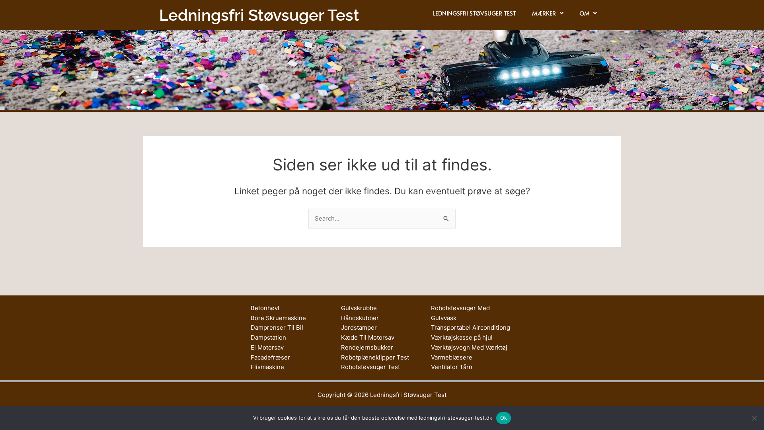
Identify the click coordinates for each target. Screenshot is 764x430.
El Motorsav (267, 347)
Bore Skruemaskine (278, 318)
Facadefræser (270, 357)
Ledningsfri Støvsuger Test (474, 13)
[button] (547, 13)
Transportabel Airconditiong (470, 327)
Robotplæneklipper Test (375, 357)
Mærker (544, 13)
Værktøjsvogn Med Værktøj (469, 347)
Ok (503, 417)
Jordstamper (359, 327)
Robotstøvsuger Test (370, 367)
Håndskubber (360, 318)
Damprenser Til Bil (277, 327)
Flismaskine (267, 367)
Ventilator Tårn (451, 367)
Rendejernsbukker (367, 347)
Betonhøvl (265, 308)
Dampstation (268, 337)
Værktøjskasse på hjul (462, 337)
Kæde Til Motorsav (367, 337)
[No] (754, 418)
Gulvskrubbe (359, 308)
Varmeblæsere (451, 357)
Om (584, 13)
